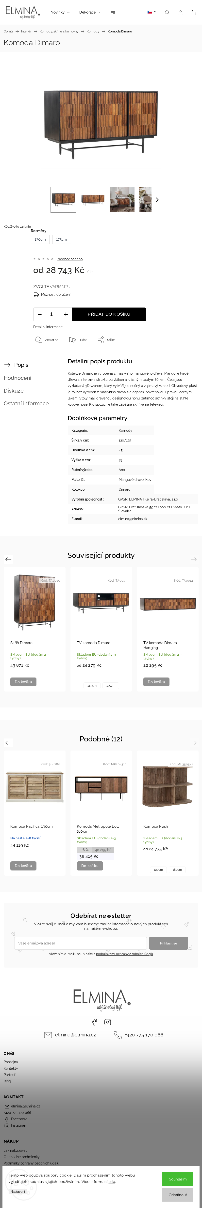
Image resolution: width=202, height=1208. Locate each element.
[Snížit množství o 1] (40, 314)
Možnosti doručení (55, 294)
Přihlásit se (168, 943)
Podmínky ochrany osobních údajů (31, 1163)
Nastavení (18, 1191)
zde (112, 1181)
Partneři (10, 1075)
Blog (7, 1081)
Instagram (107, 1022)
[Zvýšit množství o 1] (66, 314)
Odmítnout (178, 1195)
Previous (9, 559)
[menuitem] (59, 12)
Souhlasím (178, 1179)
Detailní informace (48, 327)
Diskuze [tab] (14, 390)
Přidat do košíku (109, 314)
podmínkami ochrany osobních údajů (124, 954)
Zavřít (185, 356)
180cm (177, 869)
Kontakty (11, 1068)
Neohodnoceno (70, 259)
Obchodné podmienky (22, 1157)
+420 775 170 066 (144, 1035)
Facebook (94, 1022)
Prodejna (11, 1062)
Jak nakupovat (15, 1150)
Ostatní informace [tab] (26, 403)
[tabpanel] (168, 629)
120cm (158, 869)
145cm (92, 685)
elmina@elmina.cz (75, 1035)
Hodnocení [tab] (17, 378)
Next (194, 559)
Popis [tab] (21, 365)
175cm (110, 685)
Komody (125, 430)
